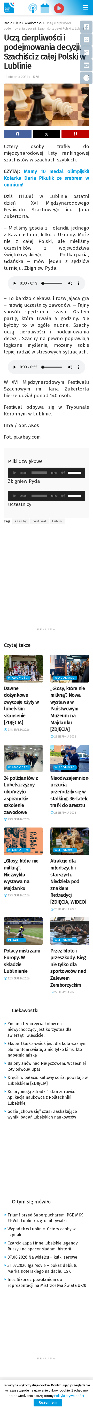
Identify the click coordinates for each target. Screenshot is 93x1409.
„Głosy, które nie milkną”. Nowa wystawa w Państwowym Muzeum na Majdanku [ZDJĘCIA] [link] (67, 708)
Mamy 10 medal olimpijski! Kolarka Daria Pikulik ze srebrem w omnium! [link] (46, 178)
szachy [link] (21, 521)
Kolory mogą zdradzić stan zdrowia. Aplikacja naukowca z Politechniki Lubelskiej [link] (41, 1097)
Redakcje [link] (16, 940)
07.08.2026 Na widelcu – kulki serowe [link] (42, 1257)
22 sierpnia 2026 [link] (18, 978)
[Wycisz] (63, 472)
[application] (46, 473)
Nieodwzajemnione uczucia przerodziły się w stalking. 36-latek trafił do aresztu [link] (70, 791)
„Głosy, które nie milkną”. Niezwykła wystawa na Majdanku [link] (21, 874)
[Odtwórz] (14, 472)
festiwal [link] (39, 521)
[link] (9, 8)
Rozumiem (48, 1402)
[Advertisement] (46, 579)
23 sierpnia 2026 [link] (18, 729)
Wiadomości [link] (18, 677)
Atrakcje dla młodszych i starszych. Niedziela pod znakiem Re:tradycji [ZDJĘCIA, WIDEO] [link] (68, 881)
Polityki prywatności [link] (69, 1396)
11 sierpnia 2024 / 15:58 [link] (21, 77)
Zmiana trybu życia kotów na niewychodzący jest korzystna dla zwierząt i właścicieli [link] (39, 1029)
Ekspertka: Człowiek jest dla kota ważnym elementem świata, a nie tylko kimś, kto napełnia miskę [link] (47, 1049)
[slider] (75, 472)
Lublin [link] (57, 521)
